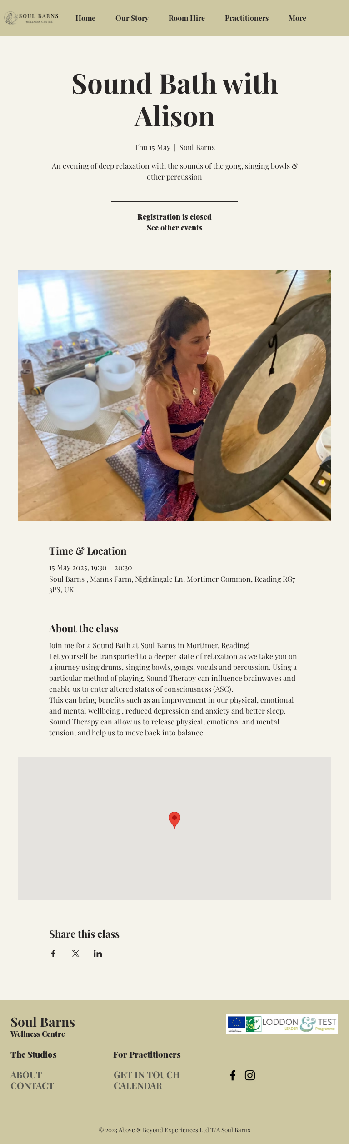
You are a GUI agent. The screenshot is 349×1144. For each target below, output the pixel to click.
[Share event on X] (75, 953)
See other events (175, 227)
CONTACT (32, 1085)
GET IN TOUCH (147, 1074)
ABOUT (26, 1074)
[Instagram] (250, 1075)
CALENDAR (138, 1085)
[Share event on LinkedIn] (98, 953)
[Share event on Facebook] (53, 953)
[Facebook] (232, 1075)
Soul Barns (42, 1021)
